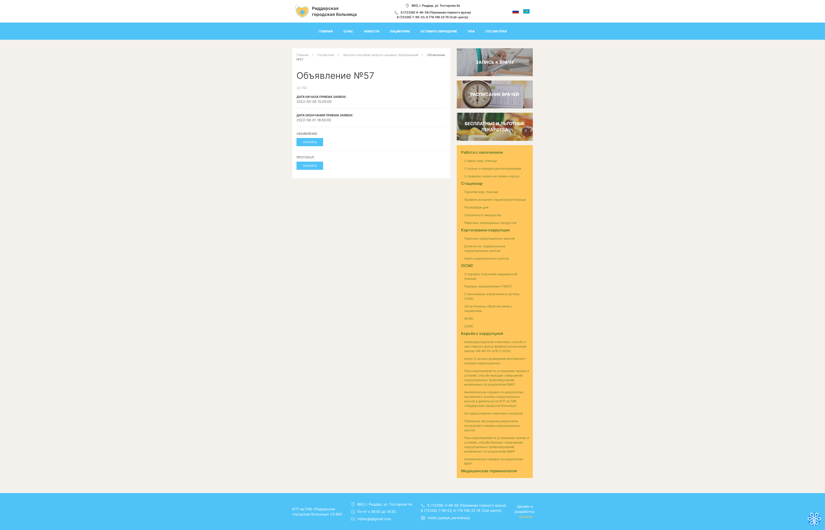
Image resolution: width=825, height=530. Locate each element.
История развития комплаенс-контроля (493, 413)
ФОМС (469, 318)
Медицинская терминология (489, 471)
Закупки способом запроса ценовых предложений (380, 55)
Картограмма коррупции (485, 230)
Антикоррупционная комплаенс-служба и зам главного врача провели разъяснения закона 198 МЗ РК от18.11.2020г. (495, 346)
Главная (302, 55)
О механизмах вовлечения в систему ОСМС (492, 296)
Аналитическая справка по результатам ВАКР (493, 461)
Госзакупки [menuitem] (496, 31)
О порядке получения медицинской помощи (490, 276)
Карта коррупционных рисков (486, 258)
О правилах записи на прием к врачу (491, 176)
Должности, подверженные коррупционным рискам (484, 248)
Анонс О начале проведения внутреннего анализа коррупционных (494, 361)
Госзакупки (325, 55)
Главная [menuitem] (325, 31)
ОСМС (467, 265)
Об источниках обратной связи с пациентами (488, 308)
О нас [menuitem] (348, 31)
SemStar (526, 517)
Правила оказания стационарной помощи (495, 199)
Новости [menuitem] (371, 31)
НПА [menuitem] (471, 31)
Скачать (310, 142)
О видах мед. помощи (480, 160)
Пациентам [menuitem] (400, 31)
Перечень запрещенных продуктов (490, 223)
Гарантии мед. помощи (481, 192)
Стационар (472, 183)
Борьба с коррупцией (482, 333)
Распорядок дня (476, 207)
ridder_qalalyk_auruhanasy (448, 518)
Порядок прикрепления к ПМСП (488, 286)
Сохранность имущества (482, 215)
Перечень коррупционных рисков (489, 238)
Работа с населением (482, 152)
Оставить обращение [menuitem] (438, 31)
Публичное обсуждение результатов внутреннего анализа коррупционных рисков (492, 425)
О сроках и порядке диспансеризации (492, 168)
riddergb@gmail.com (374, 519)
